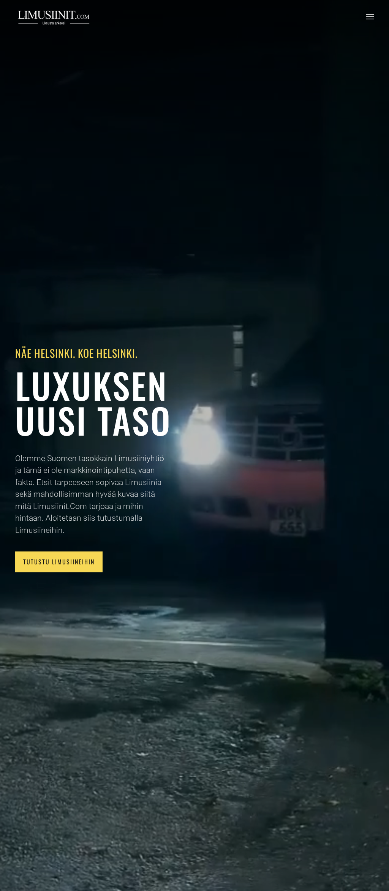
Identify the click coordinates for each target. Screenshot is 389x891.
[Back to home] (53, 17)
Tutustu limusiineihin (59, 561)
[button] (370, 17)
